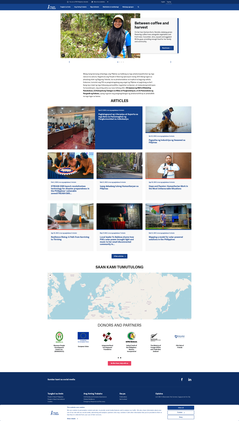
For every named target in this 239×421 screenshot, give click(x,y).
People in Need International (56, 399)
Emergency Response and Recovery (94, 401)
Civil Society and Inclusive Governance (95, 397)
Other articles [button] (118, 256)
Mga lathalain (94, 7)
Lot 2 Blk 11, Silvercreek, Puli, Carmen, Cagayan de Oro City (172, 397)
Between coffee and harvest (152, 25)
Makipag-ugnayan (128, 7)
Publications (123, 397)
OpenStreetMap (184, 318)
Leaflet (179, 318)
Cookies (50, 401)
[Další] (171, 62)
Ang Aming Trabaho (80, 7)
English (163, 2)
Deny (181, 417)
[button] (50, 275)
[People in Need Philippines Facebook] (181, 379)
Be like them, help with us (119, 363)
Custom (179, 412)
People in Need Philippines (55, 397)
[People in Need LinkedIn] (189, 379)
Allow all (181, 407)
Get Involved (123, 399)
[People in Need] (52, 7)
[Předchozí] (69, 62)
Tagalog (169, 2)
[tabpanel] (119, 35)
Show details (71, 418)
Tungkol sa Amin (65, 7)
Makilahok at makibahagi (111, 7)
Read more (166, 48)
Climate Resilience (89, 399)
